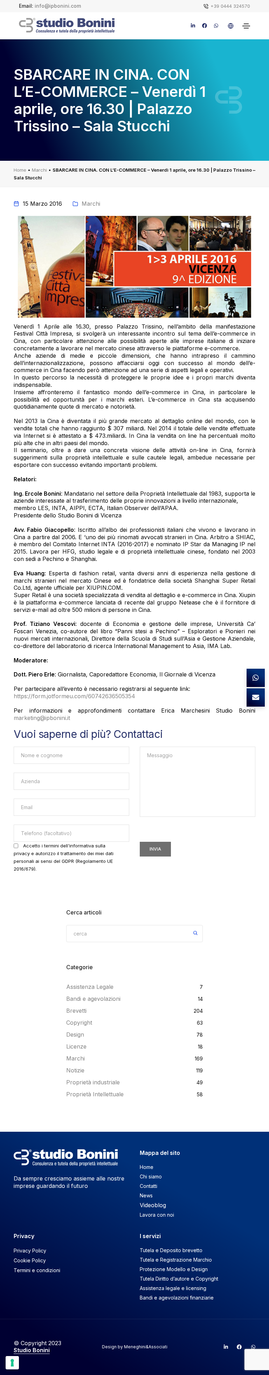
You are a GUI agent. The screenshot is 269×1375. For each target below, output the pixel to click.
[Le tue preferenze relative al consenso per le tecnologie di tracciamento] (12, 1362)
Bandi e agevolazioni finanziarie (177, 1298)
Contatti (148, 1186)
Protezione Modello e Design (174, 1269)
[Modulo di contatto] (256, 697)
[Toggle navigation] (246, 26)
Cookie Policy (30, 1260)
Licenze (76, 1046)
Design (75, 1034)
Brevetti (76, 1010)
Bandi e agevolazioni (93, 999)
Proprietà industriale (93, 1082)
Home (20, 170)
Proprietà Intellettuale (95, 1094)
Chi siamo (151, 1176)
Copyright (79, 1022)
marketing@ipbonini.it (42, 717)
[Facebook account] (236, 1347)
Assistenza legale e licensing (173, 1288)
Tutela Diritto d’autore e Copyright (179, 1279)
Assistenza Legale (89, 987)
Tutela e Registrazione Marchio (176, 1260)
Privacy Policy (30, 1251)
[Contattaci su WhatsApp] (256, 678)
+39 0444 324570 (230, 6)
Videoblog (153, 1205)
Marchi (39, 170)
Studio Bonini (32, 1350)
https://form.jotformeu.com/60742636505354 (74, 696)
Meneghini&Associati (145, 1346)
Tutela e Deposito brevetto (171, 1250)
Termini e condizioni (37, 1270)
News (146, 1195)
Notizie (75, 1070)
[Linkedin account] (223, 1347)
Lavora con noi (157, 1215)
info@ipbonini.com (58, 6)
